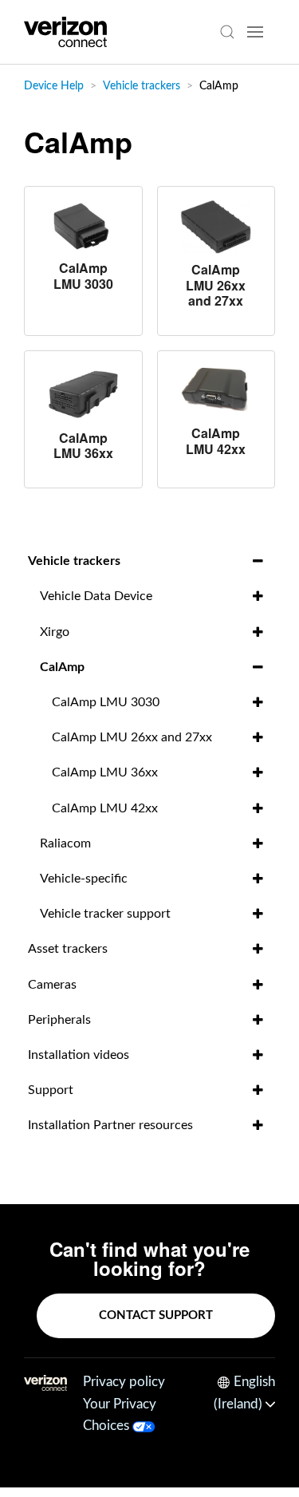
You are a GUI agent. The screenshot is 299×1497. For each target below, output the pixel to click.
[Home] (65, 32)
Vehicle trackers (141, 86)
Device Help (54, 86)
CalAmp (218, 86)
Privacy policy (124, 1381)
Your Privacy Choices (119, 1414)
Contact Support (156, 1315)
